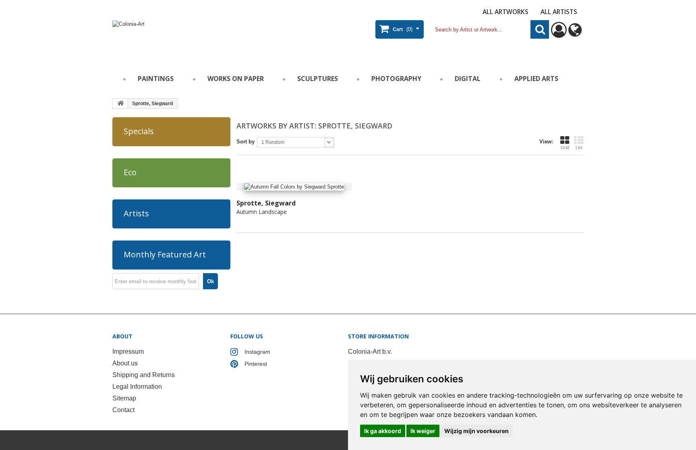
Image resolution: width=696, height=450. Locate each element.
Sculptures (317, 78)
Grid (565, 147)
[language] (575, 34)
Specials (139, 131)
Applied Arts (536, 78)
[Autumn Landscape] (294, 187)
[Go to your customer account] (559, 34)
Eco (130, 172)
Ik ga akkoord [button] (382, 430)
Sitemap (124, 398)
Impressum (128, 351)
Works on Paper (235, 78)
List (579, 147)
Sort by (245, 142)
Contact (123, 409)
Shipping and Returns (143, 374)
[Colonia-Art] (190, 39)
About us (125, 363)
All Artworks (505, 11)
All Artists (559, 11)
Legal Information (137, 386)
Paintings (156, 78)
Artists (136, 213)
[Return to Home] (120, 103)
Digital (468, 78)
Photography (396, 78)
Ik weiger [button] (422, 430)
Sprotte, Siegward (266, 203)
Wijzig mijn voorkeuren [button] (476, 430)
